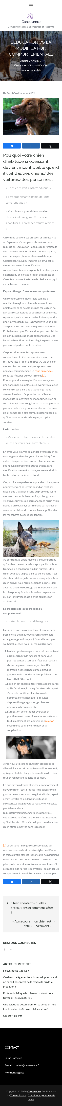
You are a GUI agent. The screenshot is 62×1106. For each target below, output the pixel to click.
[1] (43, 375)
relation (49, 720)
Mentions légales (14, 1072)
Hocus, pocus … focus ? (16, 970)
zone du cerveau (44, 370)
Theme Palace (18, 1095)
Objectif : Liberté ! (13, 1015)
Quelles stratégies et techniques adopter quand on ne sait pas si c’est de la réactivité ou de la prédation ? (30, 982)
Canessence (31, 21)
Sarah (10, 92)
